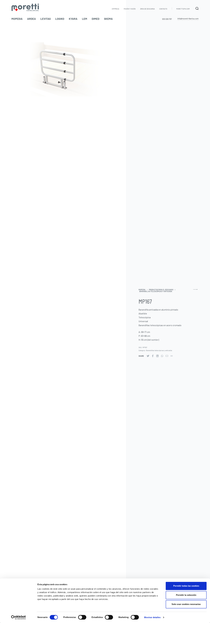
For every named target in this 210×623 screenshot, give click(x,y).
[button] (188, 19)
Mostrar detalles (152, 617)
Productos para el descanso (161, 290)
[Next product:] (195, 290)
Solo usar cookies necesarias (186, 604)
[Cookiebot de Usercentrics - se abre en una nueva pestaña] (18, 617)
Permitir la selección (186, 595)
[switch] (82, 617)
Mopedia (142, 290)
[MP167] (148, 356)
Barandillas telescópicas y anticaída (155, 291)
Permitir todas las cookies (186, 586)
